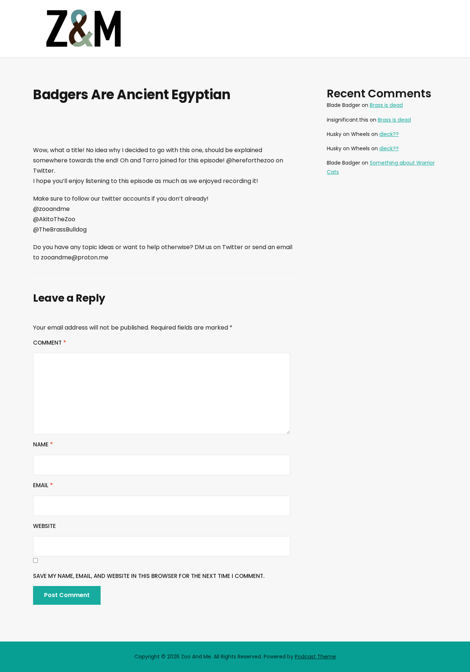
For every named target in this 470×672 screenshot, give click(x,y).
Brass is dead (386, 105)
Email (43, 485)
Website (44, 526)
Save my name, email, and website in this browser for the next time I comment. (148, 576)
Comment (49, 342)
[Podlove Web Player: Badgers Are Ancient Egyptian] (165, 130)
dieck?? (389, 134)
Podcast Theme (315, 656)
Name (43, 444)
